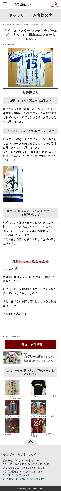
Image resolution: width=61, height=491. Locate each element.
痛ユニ (18, 336)
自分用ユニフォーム (12, 416)
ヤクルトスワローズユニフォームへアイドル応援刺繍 (17, 397)
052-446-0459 (17, 464)
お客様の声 (13, 336)
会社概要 (9, 478)
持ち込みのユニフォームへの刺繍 (43, 396)
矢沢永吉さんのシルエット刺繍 (42, 416)
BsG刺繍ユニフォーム (13, 434)
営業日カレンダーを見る (17, 475)
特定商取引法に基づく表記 (31, 478)
